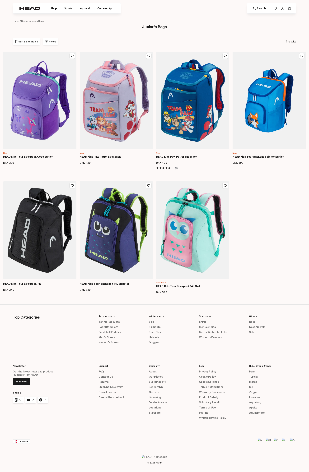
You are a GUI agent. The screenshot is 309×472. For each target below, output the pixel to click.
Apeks (253, 407)
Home (16, 21)
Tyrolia (253, 376)
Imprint (203, 412)
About (153, 371)
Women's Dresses (210, 337)
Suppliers (154, 412)
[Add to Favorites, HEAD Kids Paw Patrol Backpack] (149, 56)
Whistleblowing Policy (212, 417)
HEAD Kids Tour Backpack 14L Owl (178, 286)
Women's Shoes (109, 342)
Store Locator (107, 392)
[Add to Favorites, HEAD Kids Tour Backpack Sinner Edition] (301, 56)
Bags (24, 21)
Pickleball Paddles (110, 332)
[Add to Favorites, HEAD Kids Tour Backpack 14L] (72, 185)
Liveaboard (256, 397)
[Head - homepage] (29, 8)
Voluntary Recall (209, 402)
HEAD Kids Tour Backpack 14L (22, 283)
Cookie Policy (207, 376)
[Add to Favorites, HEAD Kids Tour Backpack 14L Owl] (225, 185)
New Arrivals (257, 327)
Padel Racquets (108, 327)
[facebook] (42, 400)
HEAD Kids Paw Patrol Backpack (100, 156)
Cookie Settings (209, 381)
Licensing (155, 397)
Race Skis (155, 332)
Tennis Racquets (109, 321)
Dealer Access (158, 402)
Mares (253, 381)
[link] (275, 8)
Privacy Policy (207, 371)
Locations (155, 407)
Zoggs (253, 392)
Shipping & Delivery (111, 387)
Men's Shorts (207, 327)
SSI (251, 387)
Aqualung (255, 402)
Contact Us (106, 376)
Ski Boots (154, 327)
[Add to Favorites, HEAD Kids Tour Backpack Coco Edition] (72, 56)
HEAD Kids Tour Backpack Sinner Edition (258, 156)
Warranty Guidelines (212, 392)
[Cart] (289, 8)
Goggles (154, 342)
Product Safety (208, 397)
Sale (251, 332)
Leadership (156, 387)
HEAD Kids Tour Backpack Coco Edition (28, 156)
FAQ (101, 371)
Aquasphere (257, 412)
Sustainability (157, 381)
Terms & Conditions (211, 387)
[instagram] (18, 400)
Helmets (154, 337)
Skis (151, 321)
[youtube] (30, 400)
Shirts (202, 321)
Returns (104, 381)
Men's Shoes (107, 337)
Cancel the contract (111, 397)
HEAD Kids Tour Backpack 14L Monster (104, 283)
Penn (252, 371)
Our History (156, 376)
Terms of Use (207, 407)
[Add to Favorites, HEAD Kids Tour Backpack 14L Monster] (149, 185)
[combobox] (26, 41)
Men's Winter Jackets (213, 332)
